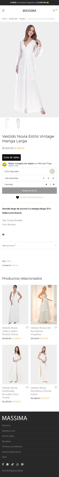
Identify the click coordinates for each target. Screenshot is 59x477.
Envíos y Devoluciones (11, 451)
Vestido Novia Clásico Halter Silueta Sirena (10, 331)
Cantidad (9, 184)
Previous (3, 69)
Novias (22, 19)
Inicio (4, 19)
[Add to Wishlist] (3, 235)
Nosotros (6, 425)
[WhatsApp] (17, 464)
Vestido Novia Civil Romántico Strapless (41, 331)
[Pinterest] (22, 464)
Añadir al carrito (29, 190)
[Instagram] (7, 464)
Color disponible (12, 171)
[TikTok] (12, 464)
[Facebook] (3, 464)
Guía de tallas (8, 436)
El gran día (13, 19)
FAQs (4, 457)
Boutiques (6, 441)
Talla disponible (11, 178)
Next (56, 69)
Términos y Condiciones (12, 446)
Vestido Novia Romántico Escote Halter (41, 391)
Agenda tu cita (8, 430)
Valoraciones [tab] (9, 245)
